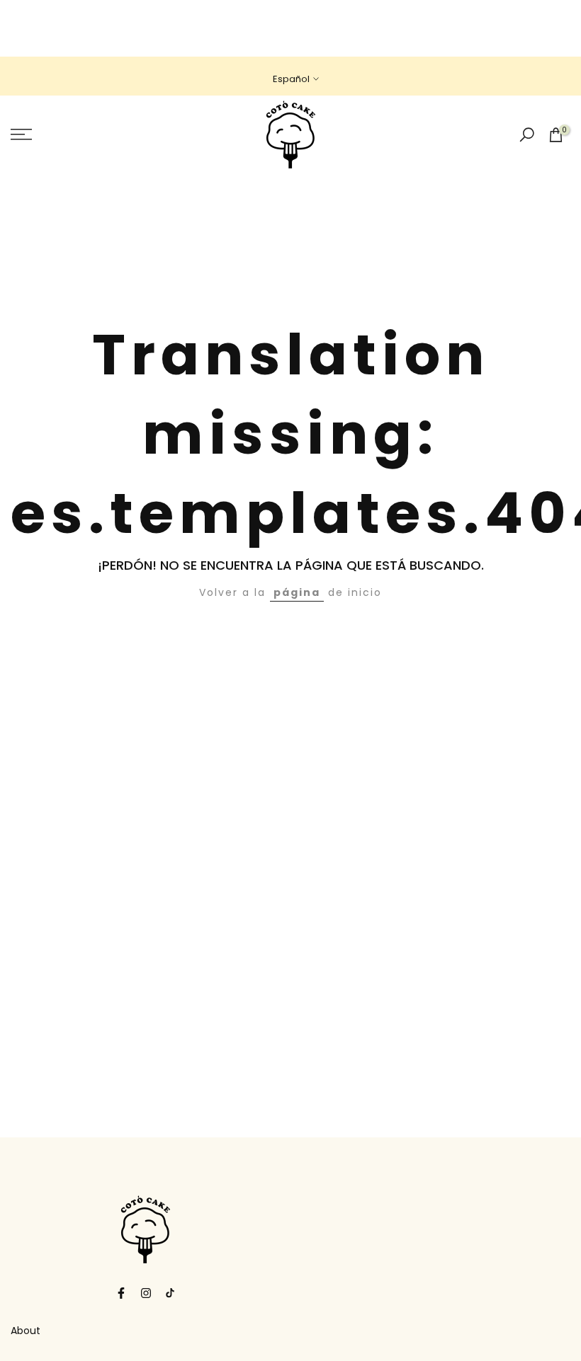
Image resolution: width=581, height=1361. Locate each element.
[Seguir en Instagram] (146, 1293)
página (296, 592)
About (25, 1330)
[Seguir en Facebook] (121, 1293)
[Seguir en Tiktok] (170, 1293)
